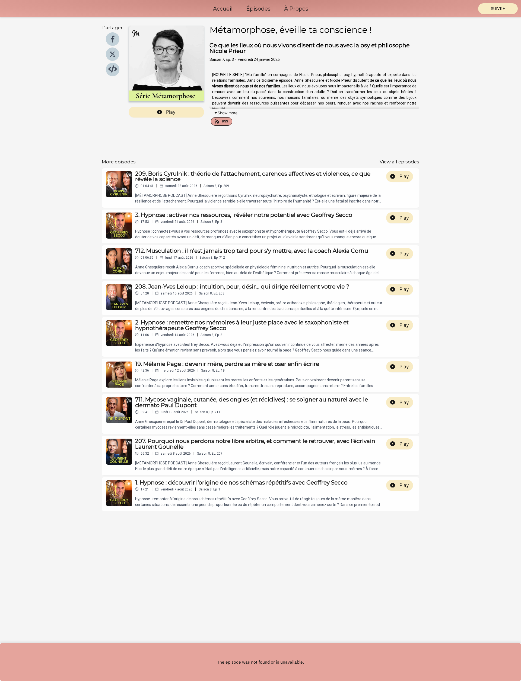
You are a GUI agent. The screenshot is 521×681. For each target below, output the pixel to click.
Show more (227, 112)
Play (171, 112)
